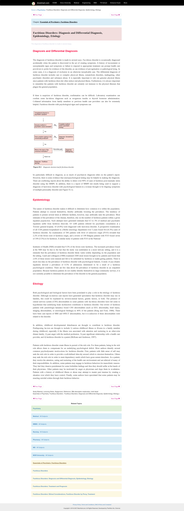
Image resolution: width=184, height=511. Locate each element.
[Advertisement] (139, 41)
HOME (54, 3)
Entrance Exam (115, 3)
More (125, 3)
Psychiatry (41, 10)
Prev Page (38, 15)
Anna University (65, 3)
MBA (95, 3)
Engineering (86, 3)
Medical (76, 3)
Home (33, 10)
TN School (103, 3)
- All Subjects (40, 416)
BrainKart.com (43, 3)
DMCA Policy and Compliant (103, 504)
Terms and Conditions (88, 504)
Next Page (115, 15)
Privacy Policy (77, 504)
